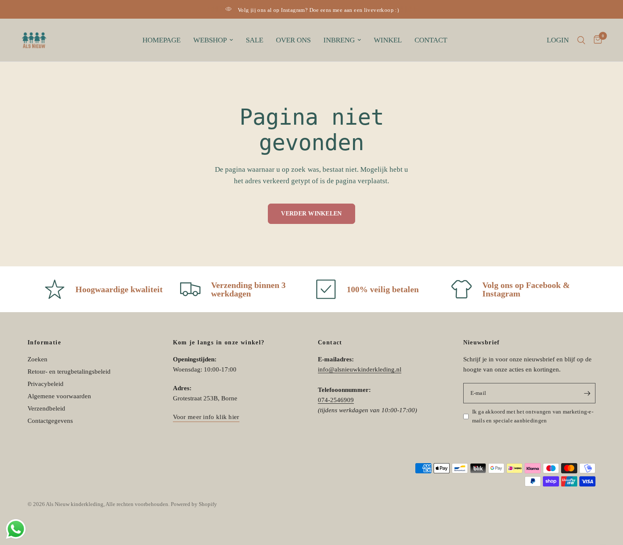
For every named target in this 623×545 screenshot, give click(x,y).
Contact (430, 40)
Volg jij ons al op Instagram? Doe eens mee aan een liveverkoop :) (318, 10)
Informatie (44, 343)
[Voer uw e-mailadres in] (586, 393)
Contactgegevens (50, 420)
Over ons (293, 40)
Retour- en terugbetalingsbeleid (69, 371)
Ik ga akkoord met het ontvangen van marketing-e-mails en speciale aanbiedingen (532, 416)
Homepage (161, 40)
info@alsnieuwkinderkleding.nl (359, 369)
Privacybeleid (46, 383)
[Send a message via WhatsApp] (16, 529)
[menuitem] (161, 40)
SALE (254, 40)
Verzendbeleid (46, 408)
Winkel (388, 40)
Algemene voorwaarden (59, 396)
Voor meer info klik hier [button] (206, 417)
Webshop (210, 40)
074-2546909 (336, 400)
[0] (596, 40)
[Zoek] (581, 40)
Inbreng (339, 40)
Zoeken (37, 359)
